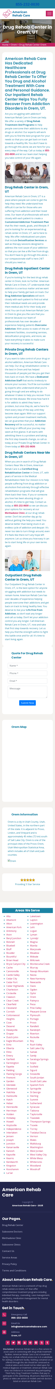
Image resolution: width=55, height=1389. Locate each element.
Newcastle (35, 982)
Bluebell (10, 945)
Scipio (33, 1062)
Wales (33, 1139)
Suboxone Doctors (12, 1231)
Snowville (35, 1073)
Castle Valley (13, 974)
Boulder (10, 952)
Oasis (33, 985)
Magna (34, 941)
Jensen (10, 1136)
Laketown (35, 916)
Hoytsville (11, 1125)
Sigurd (33, 1070)
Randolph (35, 1029)
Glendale (11, 1084)
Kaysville (10, 1154)
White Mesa (36, 1158)
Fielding (10, 1070)
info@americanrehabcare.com (29, 1326)
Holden (10, 1114)
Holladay (11, 1117)
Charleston (12, 989)
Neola (33, 974)
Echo (8, 1044)
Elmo (9, 1051)
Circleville (11, 993)
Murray (34, 967)
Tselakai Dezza (38, 1132)
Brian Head (12, 960)
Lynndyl (34, 938)
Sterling (34, 1095)
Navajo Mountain (39, 971)
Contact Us (8, 1251)
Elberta (10, 1048)
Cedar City (11, 978)
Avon (9, 934)
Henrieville (12, 1106)
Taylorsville (36, 1114)
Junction (10, 1143)
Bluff (8, 949)
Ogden (33, 989)
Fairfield (10, 1059)
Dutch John (12, 1037)
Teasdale (35, 1117)
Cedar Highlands (15, 985)
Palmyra (34, 1000)
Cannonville (12, 971)
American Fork (14, 927)
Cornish (10, 1011)
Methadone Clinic (11, 1238)
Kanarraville (12, 1147)
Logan (33, 930)
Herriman (11, 1110)
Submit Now (27, 702)
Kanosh (10, 1150)
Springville (35, 1088)
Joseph (10, 1139)
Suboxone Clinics (11, 1244)
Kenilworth (12, 1161)
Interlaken (11, 1132)
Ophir (33, 993)
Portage (34, 1018)
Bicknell (10, 941)
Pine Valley (35, 1007)
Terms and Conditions (14, 1270)
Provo (33, 1022)
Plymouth (35, 1015)
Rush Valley (36, 1044)
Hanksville (11, 1095)
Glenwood (11, 1088)
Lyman (33, 934)
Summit (34, 1099)
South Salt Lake (38, 1081)
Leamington (36, 923)
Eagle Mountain (14, 1040)
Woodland (35, 1165)
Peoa (32, 1004)
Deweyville (11, 1029)
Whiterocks (36, 1161)
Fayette (10, 1066)
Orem (14, 44)
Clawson (10, 996)
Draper (10, 1033)
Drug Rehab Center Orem (32, 44)
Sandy (33, 1055)
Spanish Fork (37, 1084)
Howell (10, 1121)
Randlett (34, 1026)
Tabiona (34, 1110)
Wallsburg (35, 1143)
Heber (9, 1103)
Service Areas (9, 1257)
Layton (33, 919)
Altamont (11, 919)
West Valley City (38, 1154)
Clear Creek (12, 1000)
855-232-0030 (27, 4)
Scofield (34, 1066)
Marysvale (35, 949)
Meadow (34, 952)
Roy (32, 1040)
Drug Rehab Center (12, 1225)
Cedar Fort (11, 982)
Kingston (11, 1165)
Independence (13, 1128)
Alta (8, 916)
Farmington (12, 1062)
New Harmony (37, 978)
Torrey (33, 1128)
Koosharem (12, 1169)
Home (5, 44)
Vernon (34, 1136)
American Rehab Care (21, 1192)
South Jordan (37, 1077)
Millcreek (35, 960)
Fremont (10, 1077)
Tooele (34, 1125)
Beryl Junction (13, 938)
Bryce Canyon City (15, 963)
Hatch (9, 1099)
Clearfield (11, 1004)
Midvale (34, 956)
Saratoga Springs (39, 1059)
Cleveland (11, 1007)
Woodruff (35, 1169)
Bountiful (11, 956)
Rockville (34, 1037)
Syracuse (34, 1106)
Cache (9, 967)
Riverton (34, 1033)
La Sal (9, 1172)
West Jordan (36, 1150)
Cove (9, 1022)
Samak (33, 1051)
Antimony (11, 930)
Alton (9, 923)
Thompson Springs (40, 1121)
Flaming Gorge (14, 1073)
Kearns (10, 1158)
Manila (33, 945)
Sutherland (36, 1103)
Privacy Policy (9, 1264)
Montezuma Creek (40, 963)
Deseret (10, 1026)
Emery (9, 1055)
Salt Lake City (37, 1048)
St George (35, 1092)
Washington (36, 1147)
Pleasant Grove (38, 1011)
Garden (10, 1081)
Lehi (32, 927)
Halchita (10, 1092)
